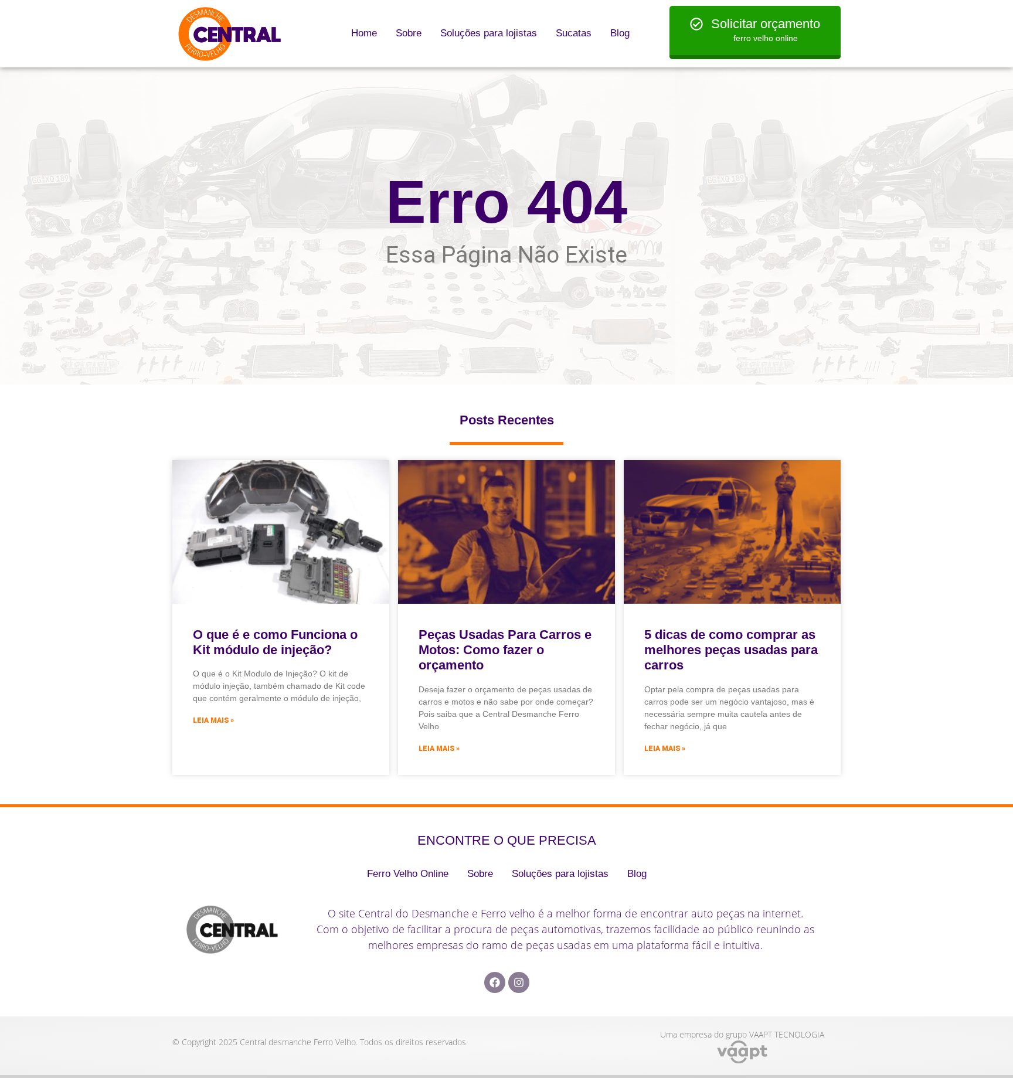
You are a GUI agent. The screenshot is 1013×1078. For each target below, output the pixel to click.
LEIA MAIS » (213, 720)
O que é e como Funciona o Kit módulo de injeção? (275, 642)
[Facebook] (494, 982)
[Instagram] (518, 982)
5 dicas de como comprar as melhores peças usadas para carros (731, 650)
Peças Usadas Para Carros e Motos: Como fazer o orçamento (505, 650)
